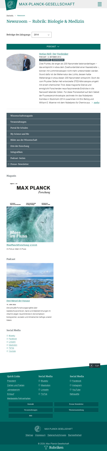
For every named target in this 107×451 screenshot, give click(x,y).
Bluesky (12, 336)
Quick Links (13, 376)
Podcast (51, 46)
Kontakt (31, 404)
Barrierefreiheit (75, 435)
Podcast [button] (11, 259)
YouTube (76, 390)
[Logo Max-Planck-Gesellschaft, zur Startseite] (48, 5)
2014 (36, 34)
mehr (96, 102)
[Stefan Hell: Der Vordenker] (21, 62)
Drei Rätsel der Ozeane (18, 300)
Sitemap (29, 435)
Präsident (11, 381)
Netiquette (74, 394)
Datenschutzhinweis (57, 435)
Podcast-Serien (17, 158)
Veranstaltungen (18, 122)
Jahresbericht (13, 390)
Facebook (13, 339)
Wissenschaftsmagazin (21, 116)
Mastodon (13, 345)
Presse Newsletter (76, 404)
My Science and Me (19, 134)
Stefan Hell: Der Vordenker (53, 54)
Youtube (12, 351)
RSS (30, 416)
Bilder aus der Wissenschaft (23, 140)
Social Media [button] (14, 330)
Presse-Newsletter (19, 164)
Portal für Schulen (19, 128)
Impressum (40, 435)
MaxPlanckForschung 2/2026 (22, 245)
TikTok (11, 348)
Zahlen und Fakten (15, 385)
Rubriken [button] (55, 448)
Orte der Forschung (19, 146)
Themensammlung (76, 410)
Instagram (77, 385)
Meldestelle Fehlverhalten (19, 398)
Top (97, 365)
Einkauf (10, 394)
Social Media (45, 376)
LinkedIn (12, 342)
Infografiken (16, 152)
